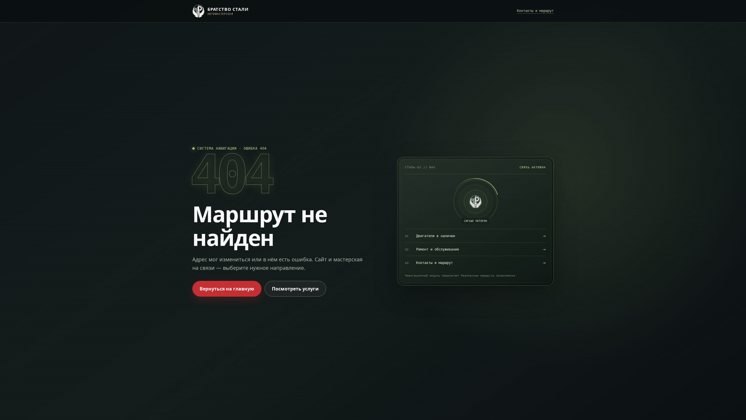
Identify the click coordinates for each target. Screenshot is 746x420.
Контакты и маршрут (535, 11)
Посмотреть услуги (295, 289)
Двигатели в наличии (475, 236)
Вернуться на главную (227, 289)
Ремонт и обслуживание (475, 249)
